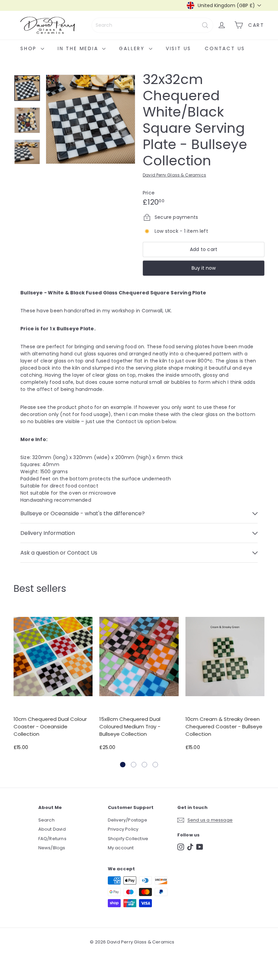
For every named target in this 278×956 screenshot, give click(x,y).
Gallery (133, 48)
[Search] (205, 25)
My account (121, 848)
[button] (122, 764)
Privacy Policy (123, 829)
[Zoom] (90, 119)
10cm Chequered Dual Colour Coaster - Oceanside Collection (50, 726)
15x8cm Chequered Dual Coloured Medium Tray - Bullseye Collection (129, 726)
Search (46, 820)
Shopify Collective (128, 838)
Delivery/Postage (127, 820)
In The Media (79, 48)
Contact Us (225, 48)
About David (52, 829)
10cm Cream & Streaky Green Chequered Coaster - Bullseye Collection (223, 726)
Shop (29, 48)
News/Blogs (51, 848)
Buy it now (204, 268)
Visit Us (178, 48)
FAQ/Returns (52, 838)
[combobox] (152, 25)
